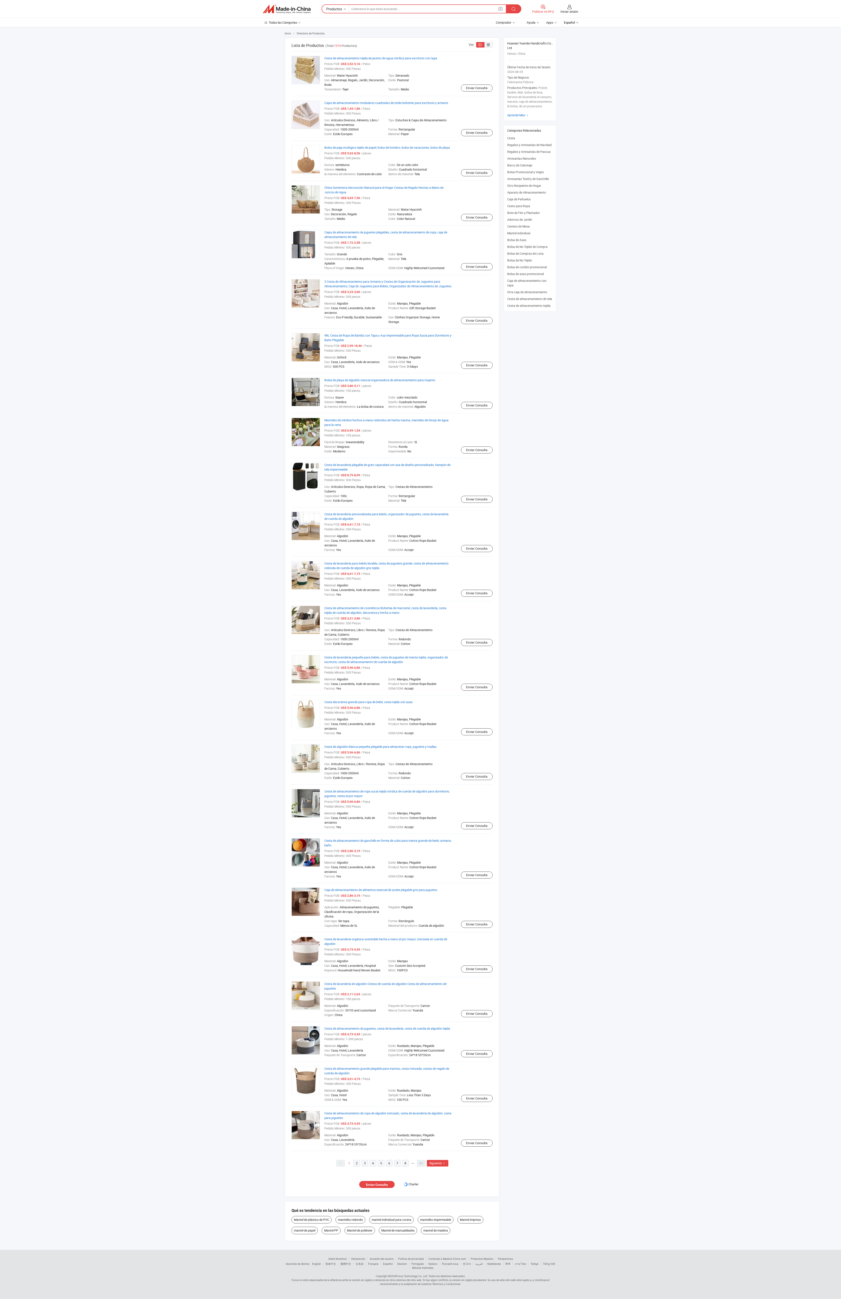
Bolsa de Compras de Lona (525, 253)
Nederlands (494, 1263)
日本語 (360, 1263)
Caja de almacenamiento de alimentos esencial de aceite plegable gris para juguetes (380, 890)
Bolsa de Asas (516, 240)
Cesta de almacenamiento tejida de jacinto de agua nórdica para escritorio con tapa (380, 58)
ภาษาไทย (520, 1263)
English (316, 1263)
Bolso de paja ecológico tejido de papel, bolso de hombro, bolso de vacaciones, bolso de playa (387, 147)
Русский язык (450, 1263)
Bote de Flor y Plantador (523, 213)
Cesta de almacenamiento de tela (529, 299)
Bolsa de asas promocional (525, 274)
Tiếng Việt (549, 1263)
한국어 (467, 1263)
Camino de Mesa (518, 226)
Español (388, 1263)
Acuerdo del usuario (382, 1258)
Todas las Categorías (283, 22)
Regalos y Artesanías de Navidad (529, 145)
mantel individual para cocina (391, 1220)
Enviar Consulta (477, 88)
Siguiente (437, 1163)
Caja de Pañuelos (519, 199)
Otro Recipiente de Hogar (524, 186)
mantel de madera (435, 1230)
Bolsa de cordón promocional (527, 267)
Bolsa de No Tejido (519, 260)
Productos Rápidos (482, 1258)
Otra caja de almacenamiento (527, 292)
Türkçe (534, 1263)
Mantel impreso (470, 1220)
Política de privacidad (411, 1258)
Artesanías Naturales (521, 158)
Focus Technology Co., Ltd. (412, 1276)
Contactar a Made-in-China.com (447, 1258)
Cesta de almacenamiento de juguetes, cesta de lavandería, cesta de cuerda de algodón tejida (387, 1028)
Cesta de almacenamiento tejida (529, 306)
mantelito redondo (350, 1220)
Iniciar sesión (569, 11)
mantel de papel (304, 1230)
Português (418, 1263)
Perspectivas (505, 1258)
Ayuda (531, 22)
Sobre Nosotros (337, 1258)
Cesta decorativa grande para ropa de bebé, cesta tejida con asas (368, 702)
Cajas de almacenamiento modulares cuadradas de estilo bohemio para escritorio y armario (386, 103)
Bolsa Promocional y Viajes (525, 172)
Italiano (432, 1263)
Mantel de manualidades (398, 1230)
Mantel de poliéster (360, 1230)
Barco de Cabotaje (519, 165)
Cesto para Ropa (518, 206)
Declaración (358, 1258)
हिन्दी (507, 1263)
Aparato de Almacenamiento (526, 192)
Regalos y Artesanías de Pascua (529, 152)
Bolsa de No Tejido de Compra (527, 247)
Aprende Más (518, 115)
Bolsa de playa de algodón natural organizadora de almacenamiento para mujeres (379, 380)
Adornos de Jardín (519, 219)
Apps (549, 22)
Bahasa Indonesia (422, 1267)
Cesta (511, 138)
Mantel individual (518, 233)
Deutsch (402, 1263)
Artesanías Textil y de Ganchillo (528, 179)
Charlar (413, 1184)
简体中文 (330, 1263)
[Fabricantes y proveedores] (287, 9)
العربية (479, 1263)
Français (373, 1263)
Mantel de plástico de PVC (311, 1220)
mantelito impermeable (435, 1220)
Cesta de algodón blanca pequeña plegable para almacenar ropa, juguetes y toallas (380, 747)
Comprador (503, 22)
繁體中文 (346, 1263)
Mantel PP (331, 1230)
